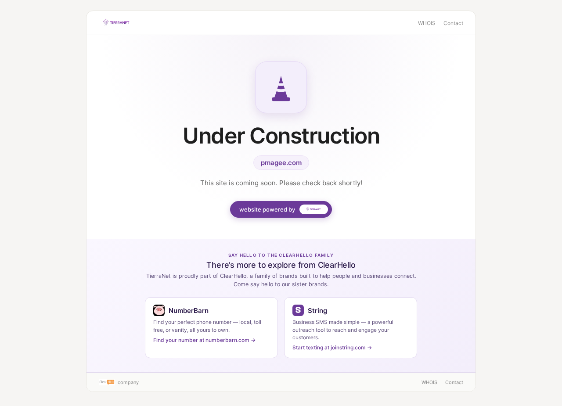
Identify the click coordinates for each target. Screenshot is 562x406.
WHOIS (427, 23)
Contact (453, 23)
